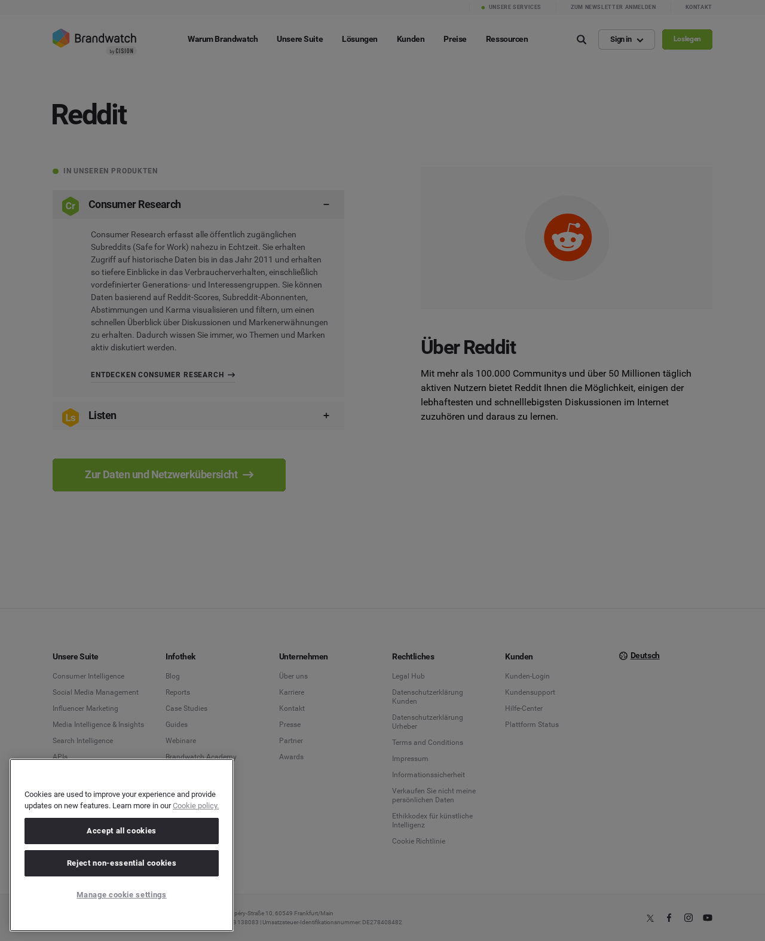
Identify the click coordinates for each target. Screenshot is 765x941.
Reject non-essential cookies (121, 862)
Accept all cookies (122, 830)
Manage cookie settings (121, 894)
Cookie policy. (196, 805)
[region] (122, 845)
